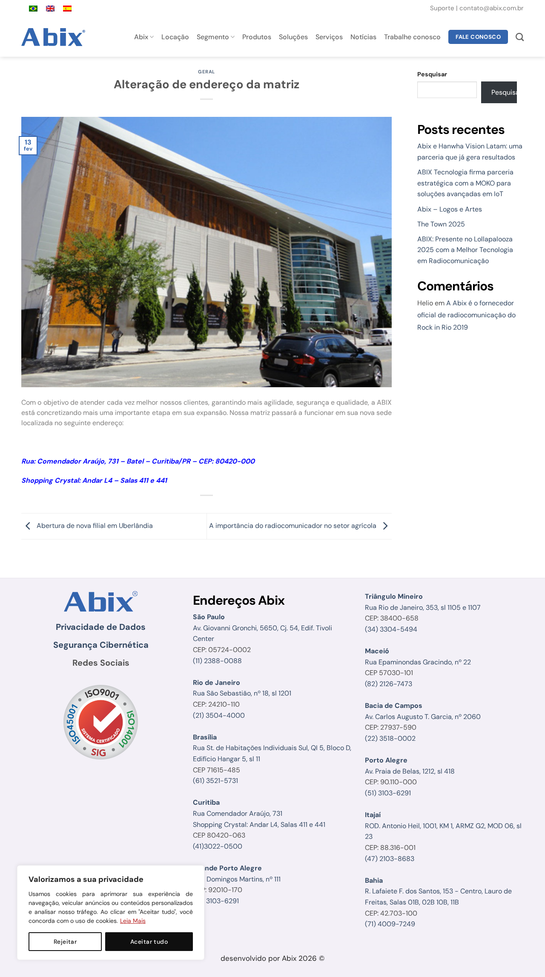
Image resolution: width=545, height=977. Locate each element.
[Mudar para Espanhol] (67, 8)
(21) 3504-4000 (219, 715)
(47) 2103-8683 (389, 858)
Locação (175, 36)
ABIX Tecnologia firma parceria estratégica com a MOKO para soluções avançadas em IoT (465, 183)
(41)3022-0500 (217, 846)
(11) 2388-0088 (217, 660)
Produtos (256, 36)
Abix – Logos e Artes (449, 209)
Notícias (363, 36)
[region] (110, 912)
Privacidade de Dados (101, 626)
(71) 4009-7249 (390, 923)
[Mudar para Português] (33, 8)
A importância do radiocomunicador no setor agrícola (293, 525)
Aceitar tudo (149, 941)
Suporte (443, 8)
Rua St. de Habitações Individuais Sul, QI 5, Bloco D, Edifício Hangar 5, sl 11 (272, 748)
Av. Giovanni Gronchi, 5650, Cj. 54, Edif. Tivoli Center (262, 627)
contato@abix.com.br (491, 8)
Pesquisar (432, 74)
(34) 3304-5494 (391, 629)
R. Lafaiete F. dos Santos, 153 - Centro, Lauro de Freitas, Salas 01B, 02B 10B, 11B (438, 891)
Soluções (293, 36)
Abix (141, 36)
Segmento (213, 36)
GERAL (206, 72)
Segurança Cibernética (101, 644)
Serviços (329, 36)
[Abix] (54, 37)
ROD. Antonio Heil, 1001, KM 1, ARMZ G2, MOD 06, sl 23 (443, 825)
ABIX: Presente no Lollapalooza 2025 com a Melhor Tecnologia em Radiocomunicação (465, 250)
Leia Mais (133, 921)
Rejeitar (65, 941)
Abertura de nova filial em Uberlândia (94, 525)
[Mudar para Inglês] (50, 8)
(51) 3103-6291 (216, 900)
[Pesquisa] (520, 37)
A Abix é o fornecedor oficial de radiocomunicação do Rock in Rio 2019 (466, 315)
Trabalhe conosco (412, 36)
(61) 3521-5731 (215, 780)
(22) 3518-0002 (390, 738)
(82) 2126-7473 (388, 683)
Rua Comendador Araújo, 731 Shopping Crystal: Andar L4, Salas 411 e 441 (259, 813)
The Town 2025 (441, 224)
